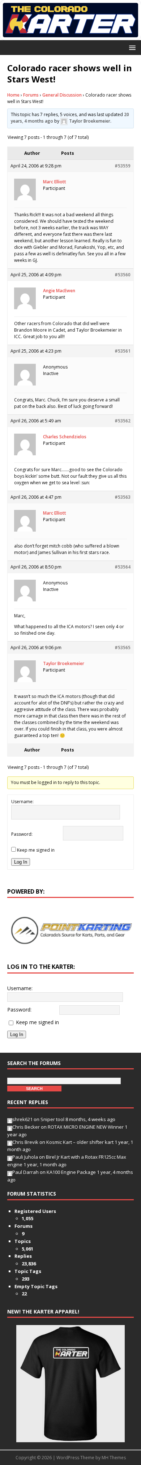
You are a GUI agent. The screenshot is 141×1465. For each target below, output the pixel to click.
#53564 (123, 567)
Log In (20, 862)
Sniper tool (52, 1119)
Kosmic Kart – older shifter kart (80, 1142)
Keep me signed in (36, 850)
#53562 (123, 421)
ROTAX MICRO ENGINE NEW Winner (86, 1127)
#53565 (123, 647)
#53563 (123, 497)
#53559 (123, 166)
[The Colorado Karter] (70, 35)
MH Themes (114, 1458)
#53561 (123, 351)
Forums (31, 95)
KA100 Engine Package (71, 1172)
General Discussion (62, 95)
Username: (22, 801)
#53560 (123, 275)
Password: (22, 834)
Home (13, 95)
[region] (70, 930)
